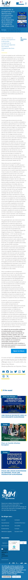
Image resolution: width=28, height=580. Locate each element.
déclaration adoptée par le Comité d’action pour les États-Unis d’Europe (14, 360)
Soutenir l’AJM (19, 531)
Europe (3, 30)
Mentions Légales (6, 531)
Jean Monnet (5, 525)
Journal (8, 38)
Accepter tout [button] (16, 576)
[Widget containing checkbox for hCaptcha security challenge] (14, 545)
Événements (5, 528)
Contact (17, 528)
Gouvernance (5, 523)
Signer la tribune (18, 351)
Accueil (3, 520)
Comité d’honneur (20, 523)
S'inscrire (23, 543)
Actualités (17, 525)
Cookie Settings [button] (7, 576)
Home (3, 38)
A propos (17, 520)
